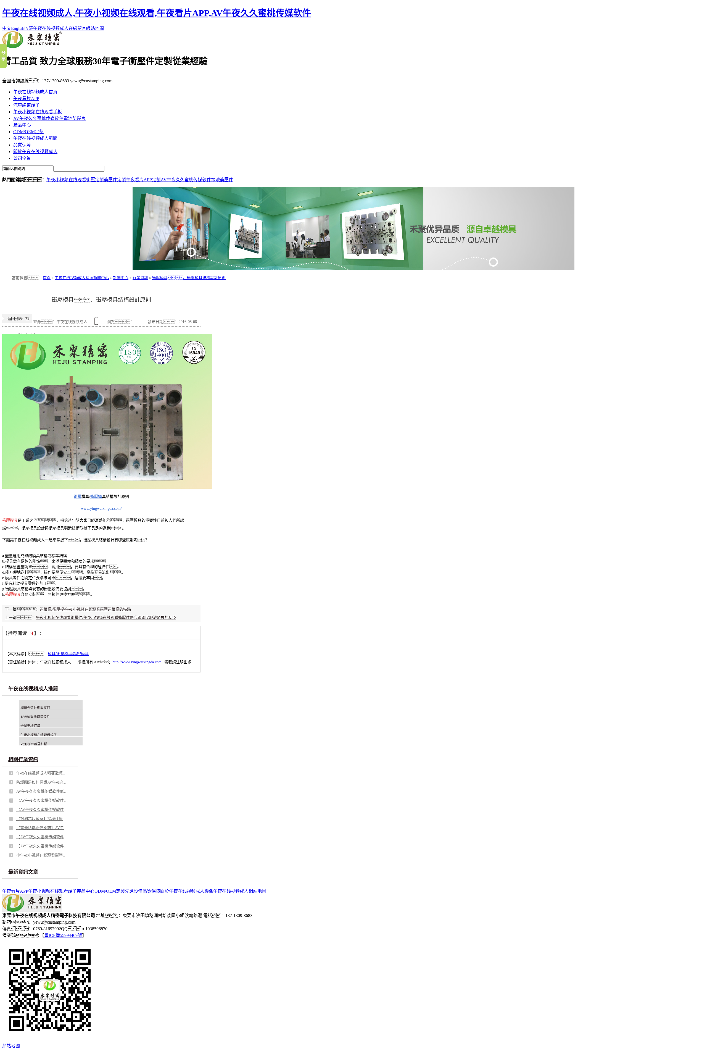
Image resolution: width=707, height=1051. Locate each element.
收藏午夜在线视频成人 (46, 28)
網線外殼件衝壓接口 (35, 708)
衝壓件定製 (115, 179)
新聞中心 (120, 278)
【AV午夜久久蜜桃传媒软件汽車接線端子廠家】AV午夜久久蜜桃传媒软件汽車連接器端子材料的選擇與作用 (42, 837)
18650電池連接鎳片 (35, 717)
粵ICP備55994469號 (63, 935)
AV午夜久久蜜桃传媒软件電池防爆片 (49, 118)
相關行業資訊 (23, 759)
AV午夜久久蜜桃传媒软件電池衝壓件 (197, 179)
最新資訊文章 (23, 872)
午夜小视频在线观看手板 (37, 111)
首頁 (47, 278)
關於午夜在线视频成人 (35, 151)
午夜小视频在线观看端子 (38, 735)
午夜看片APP (26, 98)
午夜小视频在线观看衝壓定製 (75, 179)
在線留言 (77, 28)
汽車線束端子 (26, 105)
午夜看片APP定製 (143, 179)
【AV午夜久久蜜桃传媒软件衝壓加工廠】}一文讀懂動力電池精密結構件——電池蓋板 (42, 846)
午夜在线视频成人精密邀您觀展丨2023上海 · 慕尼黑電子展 (42, 773)
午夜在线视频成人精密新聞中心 (82, 278)
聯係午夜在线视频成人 (226, 891)
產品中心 (22, 125)
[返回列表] (17, 322)
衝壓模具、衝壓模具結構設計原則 (189, 278)
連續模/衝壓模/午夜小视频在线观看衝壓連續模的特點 (85, 609)
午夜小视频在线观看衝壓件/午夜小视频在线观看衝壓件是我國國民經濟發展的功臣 (106, 618)
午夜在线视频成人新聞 (35, 138)
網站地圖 (95, 28)
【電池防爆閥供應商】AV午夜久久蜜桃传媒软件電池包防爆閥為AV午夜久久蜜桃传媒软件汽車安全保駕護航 (42, 828)
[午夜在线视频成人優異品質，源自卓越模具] (353, 228)
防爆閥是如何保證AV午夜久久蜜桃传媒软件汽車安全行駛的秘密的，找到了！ (42, 782)
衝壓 (77, 497)
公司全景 (22, 158)
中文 (6, 28)
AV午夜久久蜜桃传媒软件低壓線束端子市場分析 (42, 791)
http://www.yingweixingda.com (137, 662)
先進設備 (134, 891)
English (17, 28)
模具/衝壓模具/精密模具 (68, 654)
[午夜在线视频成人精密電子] (32, 46)
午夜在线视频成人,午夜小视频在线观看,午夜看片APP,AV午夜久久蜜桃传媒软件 (156, 13)
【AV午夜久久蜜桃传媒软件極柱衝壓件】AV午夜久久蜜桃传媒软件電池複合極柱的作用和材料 (42, 800)
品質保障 (22, 145)
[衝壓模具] (107, 487)
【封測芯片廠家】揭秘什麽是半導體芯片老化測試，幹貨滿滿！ (42, 819)
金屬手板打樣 (30, 726)
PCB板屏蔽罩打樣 (33, 744)
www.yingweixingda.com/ (101, 508)
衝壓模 (96, 497)
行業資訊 (140, 278)
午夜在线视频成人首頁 (35, 92)
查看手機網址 (97, 323)
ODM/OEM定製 (28, 131)
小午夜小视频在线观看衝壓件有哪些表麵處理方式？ (42, 855)
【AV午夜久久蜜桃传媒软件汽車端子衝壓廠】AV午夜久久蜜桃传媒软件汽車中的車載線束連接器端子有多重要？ (42, 810)
